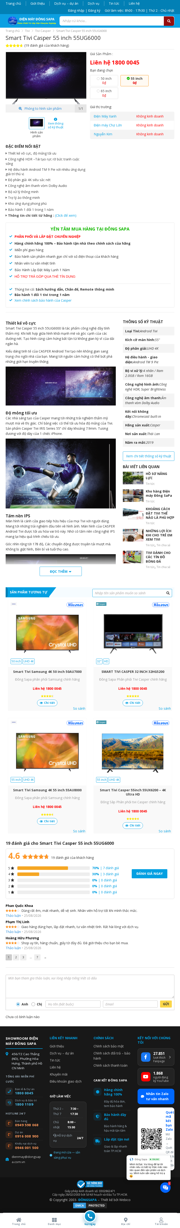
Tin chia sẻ (163, 545)
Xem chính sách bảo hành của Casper (43, 300)
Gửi (166, 1004)
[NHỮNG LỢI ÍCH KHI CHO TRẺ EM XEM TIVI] (133, 535)
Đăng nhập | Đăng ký (84, 10)
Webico (125, 1200)
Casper (155, 425)
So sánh (79, 708)
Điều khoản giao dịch (66, 1081)
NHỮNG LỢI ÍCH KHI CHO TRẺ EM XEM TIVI (159, 535)
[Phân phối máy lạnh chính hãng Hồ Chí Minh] (31, 20)
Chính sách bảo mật (109, 1046)
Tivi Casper (43, 31)
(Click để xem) (65, 215)
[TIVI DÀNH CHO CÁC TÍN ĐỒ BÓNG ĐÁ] (133, 557)
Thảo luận (13, 915)
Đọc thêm (59, 571)
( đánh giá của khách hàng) (46, 45)
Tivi (27, 31)
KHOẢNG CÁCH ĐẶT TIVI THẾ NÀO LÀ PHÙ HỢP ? (160, 515)
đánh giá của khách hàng (72, 857)
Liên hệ (134, 3)
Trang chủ (13, 3)
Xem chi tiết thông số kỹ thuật (148, 456)
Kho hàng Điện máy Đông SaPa (159, 493)
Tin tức (114, 3)
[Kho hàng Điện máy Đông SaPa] (133, 495)
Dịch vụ (93, 3)
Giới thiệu (37, 3)
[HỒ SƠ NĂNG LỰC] (133, 478)
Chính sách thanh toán (111, 1065)
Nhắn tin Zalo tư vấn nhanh (157, 1096)
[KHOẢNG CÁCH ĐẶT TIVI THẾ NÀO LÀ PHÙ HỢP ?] (133, 513)
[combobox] (117, 21)
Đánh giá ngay (149, 873)
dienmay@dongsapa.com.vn (26, 1159)
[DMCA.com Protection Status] (90, 1207)
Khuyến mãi (59, 1074)
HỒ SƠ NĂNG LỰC (156, 475)
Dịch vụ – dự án (66, 3)
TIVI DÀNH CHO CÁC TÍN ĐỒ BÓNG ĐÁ (158, 557)
